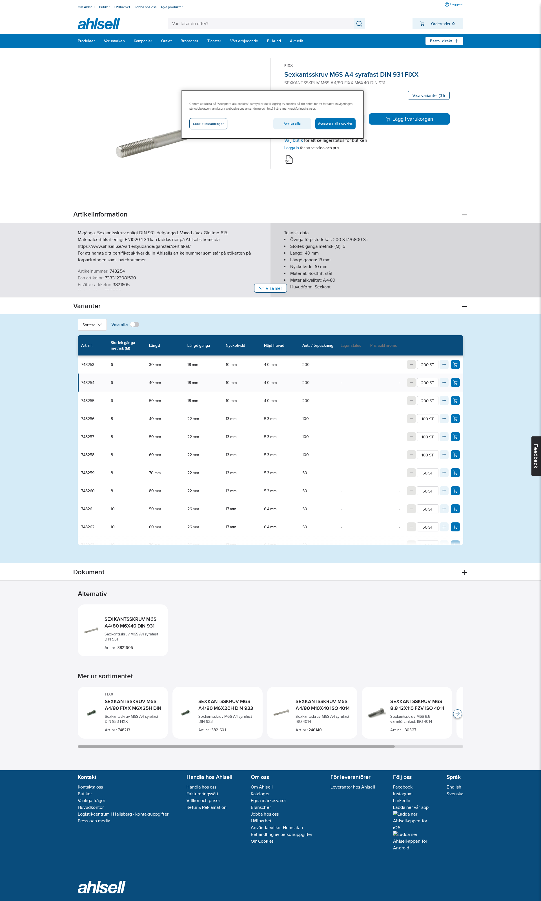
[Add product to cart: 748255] (455, 400)
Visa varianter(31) (429, 95)
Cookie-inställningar (208, 123)
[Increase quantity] (444, 364)
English (454, 787)
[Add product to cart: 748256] (455, 418)
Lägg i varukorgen (413, 119)
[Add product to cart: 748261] (455, 508)
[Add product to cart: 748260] (455, 490)
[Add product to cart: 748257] (455, 436)
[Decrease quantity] (411, 364)
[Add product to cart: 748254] (455, 382)
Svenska (455, 793)
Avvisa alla (292, 123)
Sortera (89, 325)
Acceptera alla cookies (335, 123)
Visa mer (274, 288)
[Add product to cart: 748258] (455, 454)
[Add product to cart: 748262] (455, 526)
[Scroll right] (457, 713)
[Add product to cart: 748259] (455, 472)
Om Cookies (262, 841)
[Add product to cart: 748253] (455, 364)
